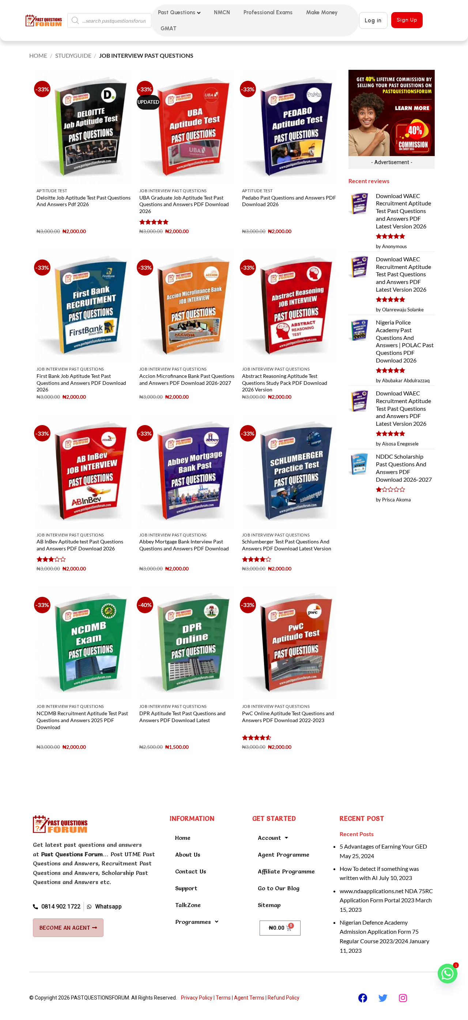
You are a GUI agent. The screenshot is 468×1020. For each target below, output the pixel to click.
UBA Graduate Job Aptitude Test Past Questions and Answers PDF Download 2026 (184, 204)
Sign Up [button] (407, 20)
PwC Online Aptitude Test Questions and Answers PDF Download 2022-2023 (288, 716)
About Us (187, 854)
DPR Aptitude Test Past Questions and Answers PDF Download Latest (182, 716)
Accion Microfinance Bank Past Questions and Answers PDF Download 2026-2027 (186, 379)
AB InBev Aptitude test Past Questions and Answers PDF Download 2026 (80, 544)
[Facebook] (363, 998)
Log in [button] (373, 20)
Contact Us (190, 871)
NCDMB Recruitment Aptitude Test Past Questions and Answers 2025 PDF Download (82, 720)
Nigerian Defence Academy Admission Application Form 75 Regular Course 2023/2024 (379, 931)
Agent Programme (283, 854)
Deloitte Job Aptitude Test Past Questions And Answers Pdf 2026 (84, 201)
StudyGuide (73, 55)
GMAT (169, 28)
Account (269, 837)
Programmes (193, 921)
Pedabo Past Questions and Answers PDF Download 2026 (289, 201)
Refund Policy (283, 998)
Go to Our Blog (278, 888)
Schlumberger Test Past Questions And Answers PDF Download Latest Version (286, 544)
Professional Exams (268, 12)
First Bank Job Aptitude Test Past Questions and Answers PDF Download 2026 (81, 383)
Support (186, 888)
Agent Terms (249, 998)
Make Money (322, 12)
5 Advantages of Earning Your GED (383, 846)
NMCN (222, 12)
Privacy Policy (196, 998)
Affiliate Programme (286, 871)
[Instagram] (403, 998)
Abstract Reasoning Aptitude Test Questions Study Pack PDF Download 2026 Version (284, 383)
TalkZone (188, 905)
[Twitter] (383, 998)
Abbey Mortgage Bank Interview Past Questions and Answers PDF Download (184, 544)
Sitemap (269, 905)
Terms (223, 998)
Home (38, 55)
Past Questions (176, 12)
